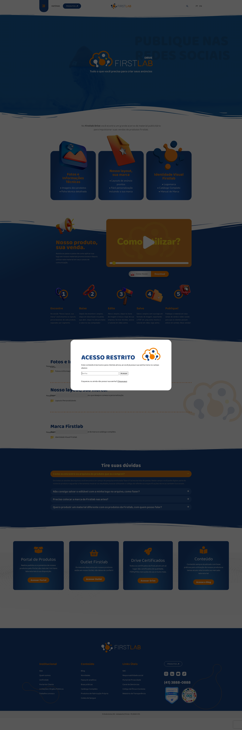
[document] (121, 365)
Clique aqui (122, 381)
